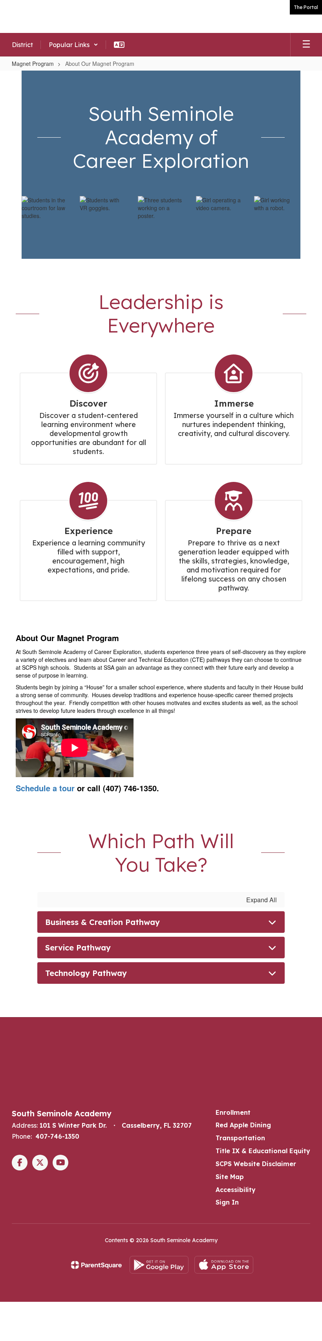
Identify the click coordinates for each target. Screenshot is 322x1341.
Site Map (230, 1177)
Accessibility (236, 1190)
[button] (73, 44)
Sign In (227, 1202)
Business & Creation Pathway (102, 922)
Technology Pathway (86, 973)
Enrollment (233, 1112)
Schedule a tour (45, 788)
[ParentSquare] (96, 1265)
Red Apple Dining (243, 1125)
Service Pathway (78, 947)
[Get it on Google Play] (159, 1265)
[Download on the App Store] (223, 1265)
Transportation (240, 1138)
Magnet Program (33, 63)
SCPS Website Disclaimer (256, 1164)
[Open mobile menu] (306, 44)
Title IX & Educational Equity (263, 1151)
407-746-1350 (57, 1136)
